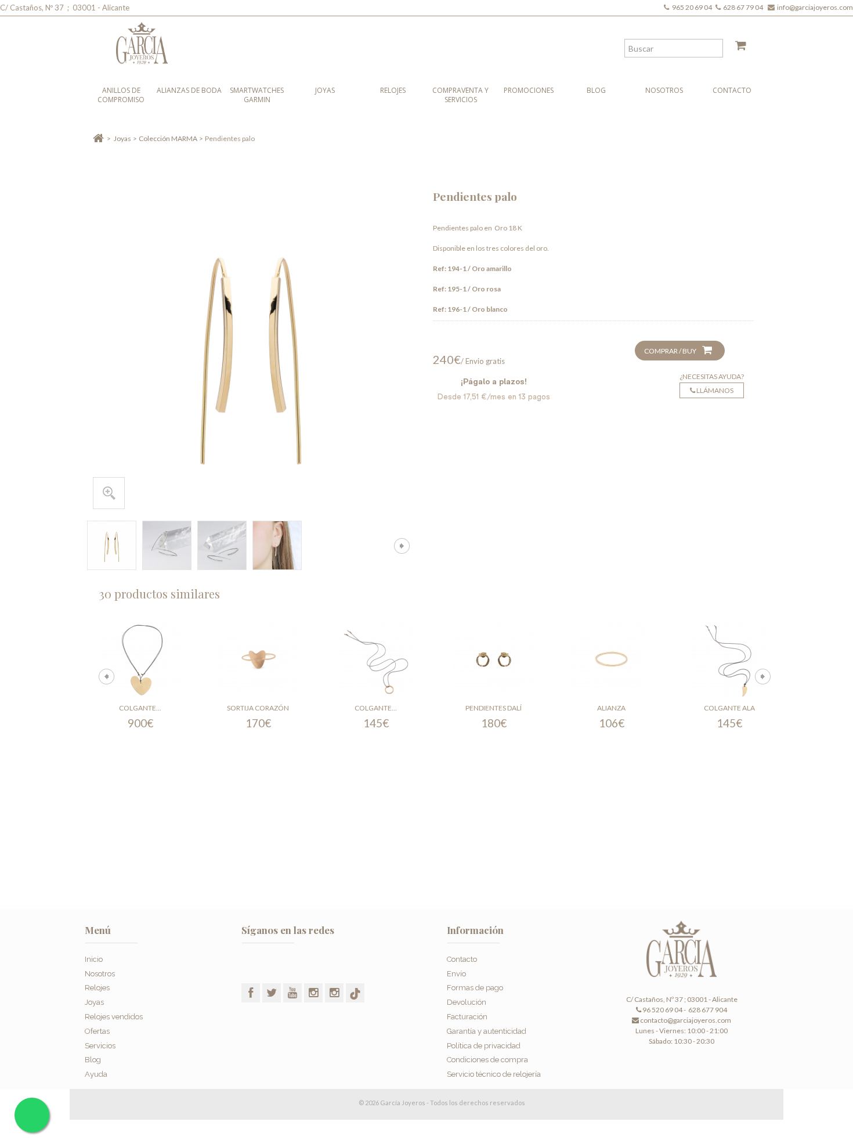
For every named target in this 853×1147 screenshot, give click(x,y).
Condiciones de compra (487, 1059)
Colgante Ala (729, 708)
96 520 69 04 (661, 1009)
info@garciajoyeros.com (815, 7)
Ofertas (97, 1031)
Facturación (467, 1016)
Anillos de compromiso (120, 94)
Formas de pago (475, 987)
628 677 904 (707, 1009)
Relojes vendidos (114, 1016)
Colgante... (140, 708)
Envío (456, 973)
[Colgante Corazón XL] (140, 660)
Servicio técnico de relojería (494, 1074)
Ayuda (96, 1074)
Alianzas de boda (189, 90)
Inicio (94, 959)
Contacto (732, 90)
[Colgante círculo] (376, 660)
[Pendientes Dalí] (493, 660)
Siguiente (401, 546)
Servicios (100, 1045)
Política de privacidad (484, 1045)
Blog (596, 90)
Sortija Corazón (258, 708)
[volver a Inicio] (98, 138)
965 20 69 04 (693, 7)
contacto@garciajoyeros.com (685, 1020)
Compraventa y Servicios (460, 94)
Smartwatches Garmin (257, 94)
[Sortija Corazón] (258, 660)
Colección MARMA (168, 138)
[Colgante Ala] (729, 660)
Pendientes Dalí (493, 708)
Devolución (466, 1002)
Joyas (325, 90)
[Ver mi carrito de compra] (736, 47)
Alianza (611, 708)
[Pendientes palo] (111, 545)
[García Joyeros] (403, 40)
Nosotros (664, 90)
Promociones (529, 90)
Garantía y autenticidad (486, 1031)
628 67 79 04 (744, 7)
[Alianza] (611, 660)
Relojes (393, 90)
